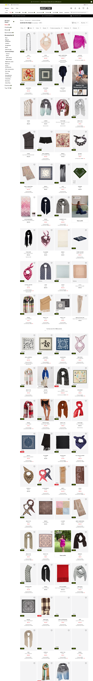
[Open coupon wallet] (71, 8)
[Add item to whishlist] (34, 33)
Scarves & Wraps (36, 20)
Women (7, 8)
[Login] (75, 8)
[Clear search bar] (87, 12)
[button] (75, 23)
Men (12, 8)
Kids (17, 8)
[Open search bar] (71, 12)
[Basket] (87, 8)
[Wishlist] (83, 8)
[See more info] (28, 62)
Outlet (8, 4)
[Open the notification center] (79, 8)
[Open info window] (91, 2)
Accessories (28, 20)
